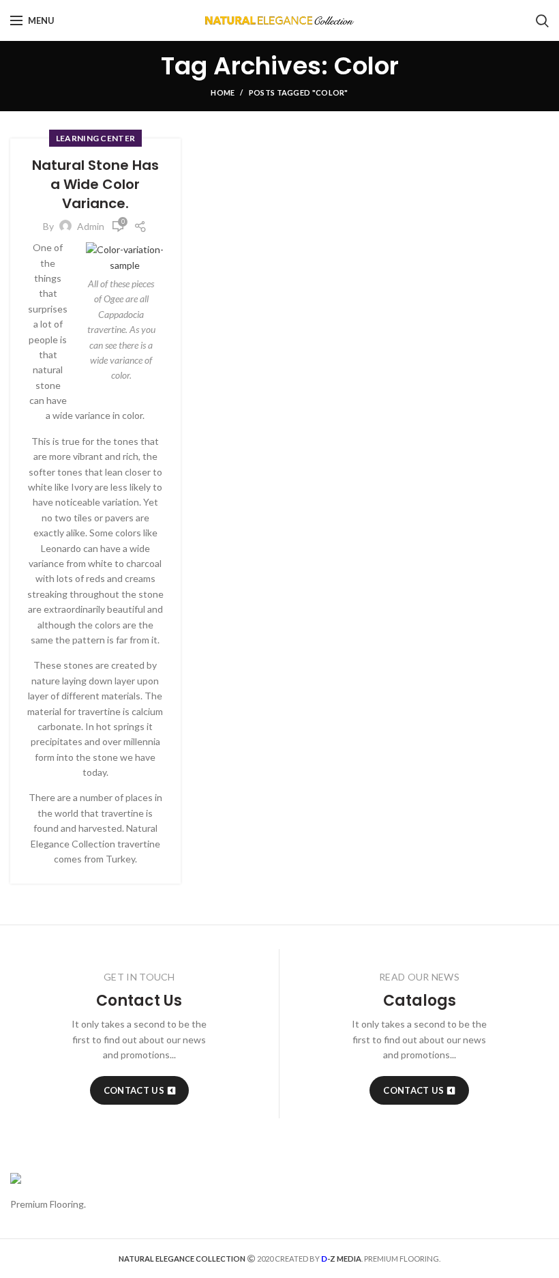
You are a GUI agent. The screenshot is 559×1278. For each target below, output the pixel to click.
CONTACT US (134, 1090)
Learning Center (96, 138)
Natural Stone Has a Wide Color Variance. (95, 184)
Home (223, 92)
